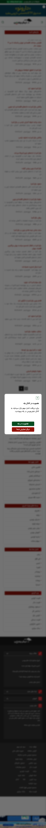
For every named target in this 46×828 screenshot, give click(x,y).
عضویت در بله (23, 423)
